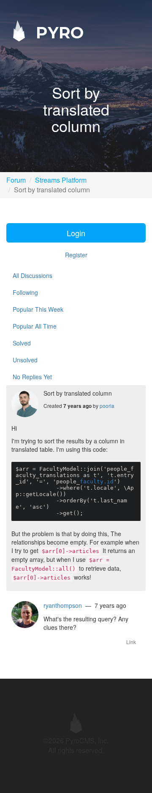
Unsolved (25, 360)
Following (25, 292)
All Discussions (32, 275)
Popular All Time (35, 326)
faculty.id (97, 481)
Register (76, 255)
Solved (22, 343)
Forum (16, 180)
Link (131, 641)
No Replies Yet (32, 376)
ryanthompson (62, 605)
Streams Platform (61, 180)
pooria (107, 405)
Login (76, 232)
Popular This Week (38, 309)
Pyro (57, 32)
